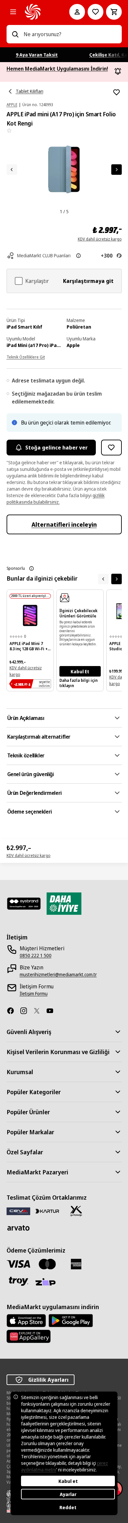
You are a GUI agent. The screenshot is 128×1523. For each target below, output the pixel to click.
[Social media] (13, 1011)
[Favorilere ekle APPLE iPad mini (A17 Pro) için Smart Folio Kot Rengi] (116, 92)
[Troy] (18, 1281)
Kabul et (68, 1481)
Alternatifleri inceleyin (64, 524)
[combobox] (70, 34)
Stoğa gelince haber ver (56, 447)
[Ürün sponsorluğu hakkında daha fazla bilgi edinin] (31, 568)
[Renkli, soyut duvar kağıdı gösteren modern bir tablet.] (30, 615)
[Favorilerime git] (95, 12)
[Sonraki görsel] (116, 169)
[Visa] (18, 1264)
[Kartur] (47, 1211)
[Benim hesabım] (77, 12)
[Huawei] (29, 1336)
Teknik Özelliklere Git (26, 357)
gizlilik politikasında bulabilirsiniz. (56, 498)
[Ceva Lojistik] (18, 1211)
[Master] (47, 1264)
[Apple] (26, 1320)
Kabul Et (80, 671)
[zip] (47, 1282)
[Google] (71, 1320)
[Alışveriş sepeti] (114, 12)
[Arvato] (18, 1228)
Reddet (67, 1507)
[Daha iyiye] (64, 903)
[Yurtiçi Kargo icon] (76, 1211)
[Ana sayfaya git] (38, 12)
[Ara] (15, 34)
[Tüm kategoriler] (13, 12)
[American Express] (76, 1264)
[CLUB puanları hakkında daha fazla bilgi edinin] (78, 255)
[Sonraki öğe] (116, 579)
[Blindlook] (24, 903)
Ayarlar (68, 1494)
